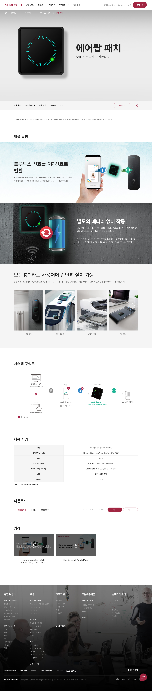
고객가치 (115, 604)
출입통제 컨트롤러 (36, 623)
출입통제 (7, 604)
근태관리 (7, 620)
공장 (5, 632)
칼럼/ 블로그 (116, 613)
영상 (61, 105)
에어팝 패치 (59, 13)
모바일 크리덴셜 (35, 632)
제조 (5, 648)
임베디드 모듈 (34, 664)
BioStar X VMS (35, 607)
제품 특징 (17, 105)
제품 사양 (42, 105)
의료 (5, 639)
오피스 (6, 629)
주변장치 (33, 636)
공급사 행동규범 (46, 671)
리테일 (6, 645)
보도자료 (115, 610)
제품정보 (13, 13)
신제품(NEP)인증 (88, 605)
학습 (57, 610)
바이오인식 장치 (35, 626)
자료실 (84, 617)
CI (112, 607)
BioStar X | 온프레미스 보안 (39, 604)
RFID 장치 (33, 629)
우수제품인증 (86, 611)
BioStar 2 (33, 610)
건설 (5, 636)
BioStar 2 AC (35, 613)
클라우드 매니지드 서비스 (13, 613)
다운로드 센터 (60, 604)
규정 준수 (34, 671)
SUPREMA (13, 6)
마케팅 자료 (60, 607)
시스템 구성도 (30, 105)
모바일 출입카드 (9, 617)
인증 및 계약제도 (87, 600)
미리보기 (115, 510)
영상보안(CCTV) (10, 607)
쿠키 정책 (23, 671)
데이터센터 (8, 642)
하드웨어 (28, 13)
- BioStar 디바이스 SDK (38, 655)
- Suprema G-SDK (37, 652)
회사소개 (115, 601)
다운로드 (53, 105)
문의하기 (140, 5)
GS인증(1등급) (87, 608)
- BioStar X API (35, 648)
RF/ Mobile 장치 (45, 13)
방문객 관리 (8, 610)
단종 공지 (59, 613)
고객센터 (59, 601)
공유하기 (135, 105)
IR (113, 619)
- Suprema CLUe (36, 658)
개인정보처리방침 (10, 671)
